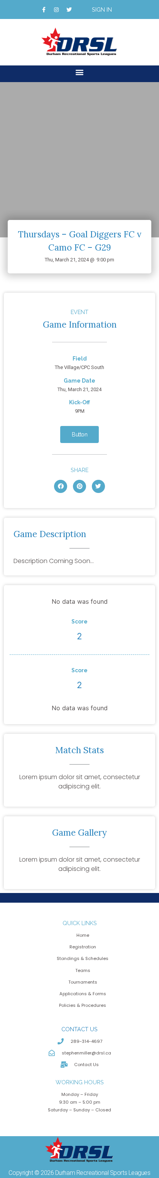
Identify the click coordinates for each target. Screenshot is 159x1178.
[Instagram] (56, 9)
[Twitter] (69, 9)
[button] (79, 71)
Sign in (102, 9)
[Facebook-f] (43, 9)
